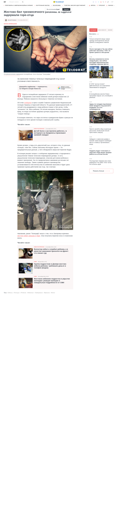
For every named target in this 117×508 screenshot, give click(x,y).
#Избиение (30, 292)
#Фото (53, 292)
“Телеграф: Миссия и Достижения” (74, 5)
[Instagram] (105, 2)
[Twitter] (103, 2)
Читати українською (10, 23)
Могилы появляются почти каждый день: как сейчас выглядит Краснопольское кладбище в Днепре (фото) (99, 61)
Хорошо (66, 9)
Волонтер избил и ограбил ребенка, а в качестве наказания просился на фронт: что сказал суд (51, 251)
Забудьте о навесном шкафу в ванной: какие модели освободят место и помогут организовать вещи (100, 141)
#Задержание (39, 292)
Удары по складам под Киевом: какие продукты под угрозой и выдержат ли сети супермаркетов (100, 106)
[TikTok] (108, 2)
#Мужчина (47, 292)
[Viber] (95, 1)
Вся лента (92, 34)
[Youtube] (101, 2)
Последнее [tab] (93, 30)
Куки (57, 9)
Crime (35, 261)
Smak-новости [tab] (102, 30)
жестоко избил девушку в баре (28, 236)
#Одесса (10, 292)
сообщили (27, 103)
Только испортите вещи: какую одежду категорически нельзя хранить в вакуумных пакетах (99, 40)
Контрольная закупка (43, 5)
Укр (112, 2)
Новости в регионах (39, 128)
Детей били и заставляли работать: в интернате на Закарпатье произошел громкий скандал (50, 133)
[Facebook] (93, 2)
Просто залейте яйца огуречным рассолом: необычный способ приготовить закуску (100, 130)
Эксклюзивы (57, 5)
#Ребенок (23, 292)
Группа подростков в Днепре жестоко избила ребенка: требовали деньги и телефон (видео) (50, 266)
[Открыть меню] (5, 2)
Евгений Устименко (12, 20)
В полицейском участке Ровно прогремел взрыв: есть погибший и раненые (101, 95)
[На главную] (58, 2)
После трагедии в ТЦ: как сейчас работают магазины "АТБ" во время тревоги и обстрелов (101, 50)
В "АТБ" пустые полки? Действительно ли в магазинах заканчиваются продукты (99, 85)
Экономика (111, 5)
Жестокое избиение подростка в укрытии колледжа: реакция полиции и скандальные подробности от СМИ (52, 281)
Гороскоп (102, 5)
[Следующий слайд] (114, 5)
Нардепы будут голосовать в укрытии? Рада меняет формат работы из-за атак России (100, 152)
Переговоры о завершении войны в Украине (19, 5)
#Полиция (17, 292)
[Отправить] (22, 2)
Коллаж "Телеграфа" (44, 74)
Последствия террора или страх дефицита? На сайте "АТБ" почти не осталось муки (100, 162)
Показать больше (98, 171)
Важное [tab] (110, 30)
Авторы (93, 5)
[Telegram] (98, 2)
